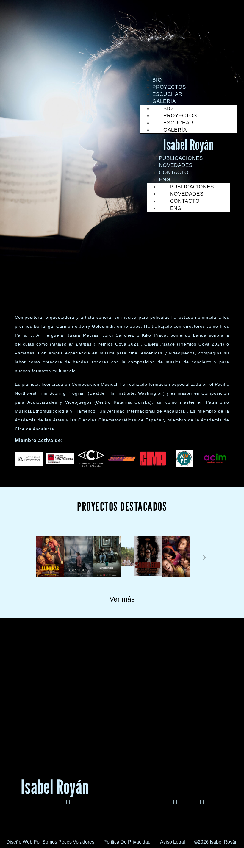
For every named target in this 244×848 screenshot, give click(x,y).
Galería (175, 130)
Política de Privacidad (127, 841)
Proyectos (169, 87)
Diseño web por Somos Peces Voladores (50, 841)
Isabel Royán (188, 144)
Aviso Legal (172, 841)
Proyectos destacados (122, 506)
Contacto (174, 172)
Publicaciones (181, 158)
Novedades (176, 165)
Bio (157, 80)
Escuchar (167, 94)
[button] (39, 557)
